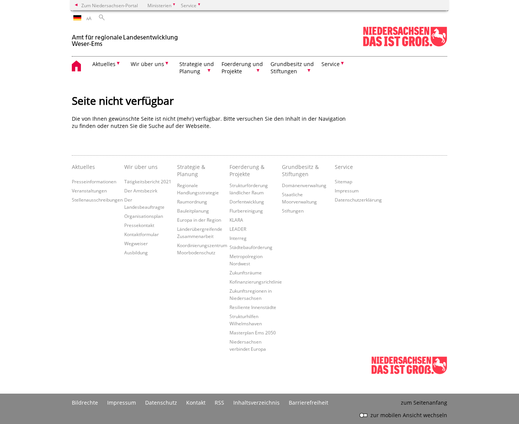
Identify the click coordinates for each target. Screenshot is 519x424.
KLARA (236, 220)
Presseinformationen (94, 181)
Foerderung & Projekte (246, 170)
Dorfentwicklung (246, 202)
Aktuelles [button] (104, 64)
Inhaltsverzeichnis (256, 402)
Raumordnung (192, 202)
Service (344, 166)
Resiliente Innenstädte (252, 307)
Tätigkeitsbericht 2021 (147, 181)
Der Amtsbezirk (140, 191)
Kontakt (196, 402)
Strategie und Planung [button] (196, 67)
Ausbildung (136, 252)
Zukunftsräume (245, 273)
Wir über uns (141, 166)
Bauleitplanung (193, 211)
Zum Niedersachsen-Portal (109, 5)
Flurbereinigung (246, 211)
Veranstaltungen (89, 191)
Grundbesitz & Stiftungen (300, 170)
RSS (219, 402)
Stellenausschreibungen (97, 200)
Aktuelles (83, 166)
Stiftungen (293, 211)
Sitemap (343, 181)
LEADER (237, 229)
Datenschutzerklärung (358, 200)
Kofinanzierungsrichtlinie (255, 282)
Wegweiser (136, 243)
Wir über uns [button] (147, 64)
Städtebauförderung (250, 247)
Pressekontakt (139, 225)
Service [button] (330, 64)
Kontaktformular (141, 234)
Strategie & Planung (191, 170)
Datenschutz (161, 402)
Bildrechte (85, 402)
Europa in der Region (199, 220)
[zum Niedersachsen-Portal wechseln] (405, 45)
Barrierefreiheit (308, 402)
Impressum (347, 191)
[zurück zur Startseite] (125, 37)
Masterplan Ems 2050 (252, 332)
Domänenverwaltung (304, 185)
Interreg (238, 238)
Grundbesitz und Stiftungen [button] (292, 67)
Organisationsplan (143, 216)
